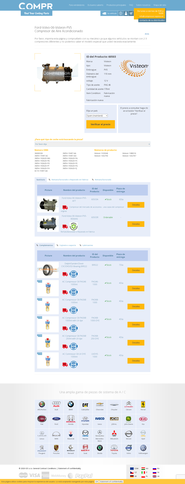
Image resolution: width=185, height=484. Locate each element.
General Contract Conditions (44, 468)
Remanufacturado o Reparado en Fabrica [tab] (70, 179)
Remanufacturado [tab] (103, 179)
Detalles (136, 204)
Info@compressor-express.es (151, 16)
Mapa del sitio (160, 5)
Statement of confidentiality (69, 468)
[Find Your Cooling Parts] (36, 6)
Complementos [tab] (46, 245)
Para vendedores (76, 5)
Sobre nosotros (143, 5)
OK (97, 481)
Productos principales (116, 5)
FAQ (131, 5)
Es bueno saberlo (95, 5)
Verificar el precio (100, 124)
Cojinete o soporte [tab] (68, 245)
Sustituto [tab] (40, 179)
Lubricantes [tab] (88, 245)
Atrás (147, 34)
